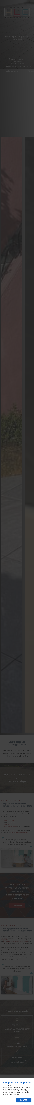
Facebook (16, 1094)
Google (10, 1094)
